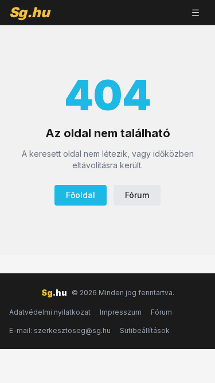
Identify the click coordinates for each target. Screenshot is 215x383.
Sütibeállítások (145, 330)
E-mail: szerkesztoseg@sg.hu (60, 330)
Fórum (137, 195)
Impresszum (121, 312)
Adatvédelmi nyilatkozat (50, 312)
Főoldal (80, 195)
